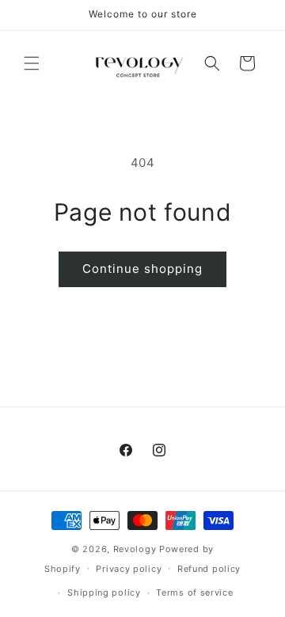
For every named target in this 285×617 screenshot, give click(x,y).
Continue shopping (142, 268)
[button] (31, 63)
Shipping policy (104, 592)
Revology (135, 549)
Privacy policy (129, 568)
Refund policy (209, 568)
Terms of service (194, 592)
